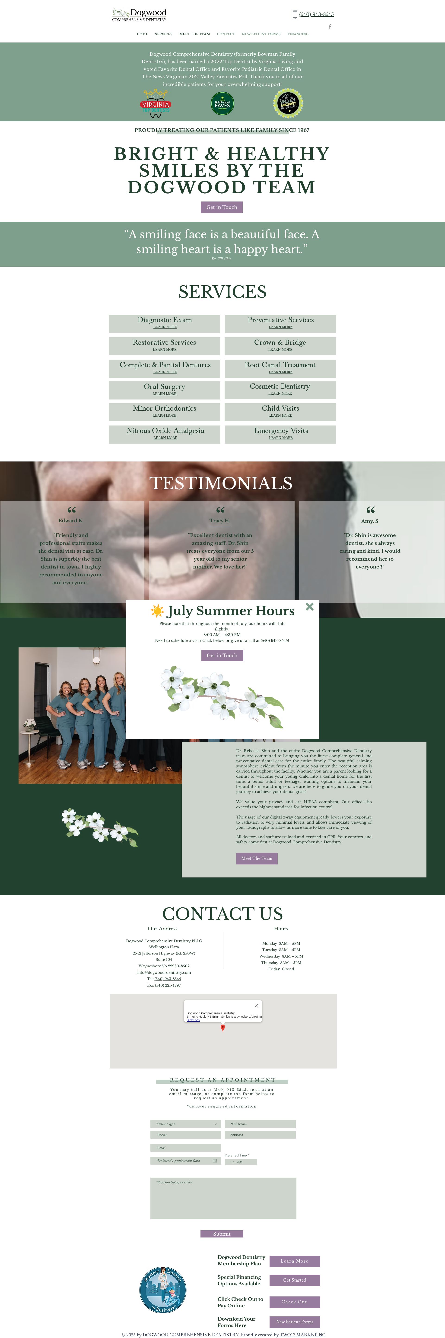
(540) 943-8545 (274, 640)
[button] (310, 607)
